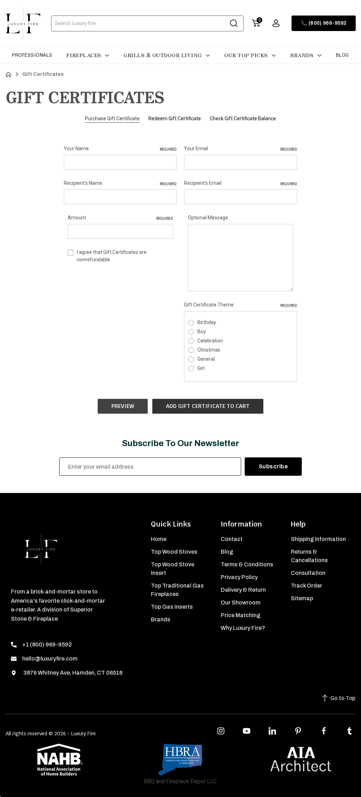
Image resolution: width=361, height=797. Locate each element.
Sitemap (302, 598)
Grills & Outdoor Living (163, 55)
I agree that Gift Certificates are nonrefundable (112, 255)
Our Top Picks (246, 55)
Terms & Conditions (247, 564)
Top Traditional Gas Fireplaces (177, 590)
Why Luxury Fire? (243, 628)
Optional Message (208, 217)
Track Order (306, 586)
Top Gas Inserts (172, 607)
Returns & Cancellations (309, 556)
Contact (232, 539)
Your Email (240, 148)
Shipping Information (318, 539)
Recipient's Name (120, 183)
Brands (302, 55)
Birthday (206, 322)
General (206, 359)
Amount (120, 217)
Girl (200, 368)
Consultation (308, 573)
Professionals (32, 55)
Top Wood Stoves (174, 552)
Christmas (208, 350)
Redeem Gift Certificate (174, 118)
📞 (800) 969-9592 (324, 23)
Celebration (210, 340)
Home (158, 539)
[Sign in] (276, 23)
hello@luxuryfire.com (50, 659)
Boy (201, 331)
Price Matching (240, 615)
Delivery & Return (243, 590)
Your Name (120, 148)
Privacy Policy (239, 577)
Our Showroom (241, 603)
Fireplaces (84, 55)
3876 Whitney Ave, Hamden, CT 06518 (72, 673)
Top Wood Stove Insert (172, 568)
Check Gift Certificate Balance (243, 118)
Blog (342, 55)
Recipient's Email (240, 183)
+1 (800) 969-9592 (47, 644)
